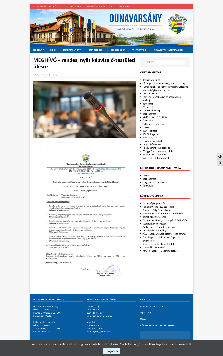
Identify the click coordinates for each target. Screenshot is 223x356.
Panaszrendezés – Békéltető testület (160, 250)
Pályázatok (139, 49)
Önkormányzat (71, 49)
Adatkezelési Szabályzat (151, 306)
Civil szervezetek (71, 6)
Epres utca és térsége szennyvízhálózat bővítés (165, 220)
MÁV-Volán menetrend (153, 247)
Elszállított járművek (152, 141)
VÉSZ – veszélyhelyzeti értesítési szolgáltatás (164, 233)
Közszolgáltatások (120, 6)
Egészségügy (118, 49)
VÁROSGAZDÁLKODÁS (96, 6)
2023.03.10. (42, 75)
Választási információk (168, 49)
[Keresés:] (165, 62)
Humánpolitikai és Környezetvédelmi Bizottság (165, 86)
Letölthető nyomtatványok (155, 230)
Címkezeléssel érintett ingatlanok (158, 227)
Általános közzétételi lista (154, 117)
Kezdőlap (38, 49)
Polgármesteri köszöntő (44, 6)
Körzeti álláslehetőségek (154, 216)
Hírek (53, 49)
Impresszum (146, 312)
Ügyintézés (95, 49)
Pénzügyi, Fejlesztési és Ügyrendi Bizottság (163, 83)
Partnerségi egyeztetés (153, 203)
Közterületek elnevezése (154, 223)
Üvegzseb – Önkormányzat (155, 157)
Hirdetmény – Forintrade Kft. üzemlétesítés (163, 213)
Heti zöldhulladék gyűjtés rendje (158, 206)
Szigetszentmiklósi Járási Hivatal (158, 244)
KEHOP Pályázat (150, 134)
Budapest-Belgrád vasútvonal (156, 210)
